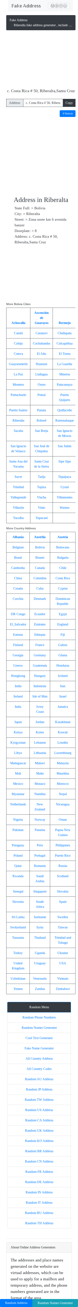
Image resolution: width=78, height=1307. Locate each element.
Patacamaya (64, 384)
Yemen (18, 989)
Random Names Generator (39, 1027)
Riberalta (18, 420)
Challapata (65, 333)
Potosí (41, 395)
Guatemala (40, 665)
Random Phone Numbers (39, 1017)
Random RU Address (39, 1213)
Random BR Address (39, 1151)
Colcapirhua (65, 343)
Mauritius (63, 773)
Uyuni (65, 487)
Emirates (40, 624)
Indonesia (39, 686)
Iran (62, 686)
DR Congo (18, 614)
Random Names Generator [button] (55, 1303)
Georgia (18, 655)
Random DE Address (39, 1182)
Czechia (18, 598)
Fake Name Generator (39, 1048)
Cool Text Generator (39, 1038)
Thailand (40, 937)
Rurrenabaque (64, 420)
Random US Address (39, 1110)
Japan (18, 722)
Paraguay (18, 845)
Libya (18, 753)
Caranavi (41, 333)
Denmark (40, 598)
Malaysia (63, 763)
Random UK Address (39, 1130)
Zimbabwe (63, 989)
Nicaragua (62, 804)
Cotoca (18, 353)
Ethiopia (39, 634)
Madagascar (18, 763)
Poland (18, 855)
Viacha (41, 497)
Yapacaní (42, 518)
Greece (18, 665)
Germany (40, 655)
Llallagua (41, 374)
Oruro (42, 384)
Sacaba (18, 431)
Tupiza (41, 487)
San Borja (41, 431)
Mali (18, 773)
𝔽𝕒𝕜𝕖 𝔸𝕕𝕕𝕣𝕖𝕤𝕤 (26, 6)
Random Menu (39, 1007)
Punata (41, 410)
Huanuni (41, 364)
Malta (40, 773)
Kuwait (63, 732)
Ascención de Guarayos (41, 318)
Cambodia (18, 568)
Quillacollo (64, 410)
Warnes (64, 507)
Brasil (18, 557)
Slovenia (18, 901)
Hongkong (18, 676)
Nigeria (18, 819)
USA (62, 963)
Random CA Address (39, 1120)
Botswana (62, 547)
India (18, 686)
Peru (40, 845)
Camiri (18, 333)
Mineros (64, 374)
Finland (18, 645)
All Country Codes (39, 1069)
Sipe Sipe (64, 461)
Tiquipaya (64, 476)
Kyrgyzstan (18, 742)
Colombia (39, 578)
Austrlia (40, 537)
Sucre (18, 476)
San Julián (64, 446)
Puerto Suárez (18, 410)
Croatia (18, 588)
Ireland (18, 696)
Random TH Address (39, 1223)
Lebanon (40, 742)
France (39, 645)
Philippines (63, 845)
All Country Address (39, 1058)
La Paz (18, 374)
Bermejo (65, 323)
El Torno (65, 353)
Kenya (18, 732)
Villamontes (64, 497)
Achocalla (18, 323)
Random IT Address (39, 1202)
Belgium (18, 547)
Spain (63, 901)
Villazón (18, 507)
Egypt (63, 614)
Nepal (63, 794)
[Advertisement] (41, 60)
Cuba (39, 588)
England (62, 624)
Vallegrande (18, 497)
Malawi (40, 763)
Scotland (62, 876)
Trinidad (18, 487)
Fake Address (18, 20)
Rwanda (18, 876)
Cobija (18, 343)
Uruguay (40, 963)
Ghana (62, 655)
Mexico (18, 783)
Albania (18, 537)
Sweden (62, 917)
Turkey (18, 953)
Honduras (62, 665)
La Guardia (64, 364)
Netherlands (18, 804)
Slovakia (62, 891)
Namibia (40, 794)
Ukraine (62, 953)
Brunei (39, 557)
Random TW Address (39, 1099)
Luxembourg (62, 753)
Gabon (62, 645)
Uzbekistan (18, 978)
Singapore (40, 891)
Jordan (40, 722)
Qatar (18, 866)
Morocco (63, 783)
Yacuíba (18, 518)
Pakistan (18, 830)
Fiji (63, 634)
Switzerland (18, 927)
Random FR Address (39, 1171)
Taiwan (63, 927)
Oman (63, 819)
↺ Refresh (67, 113)
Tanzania (18, 937)
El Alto (41, 353)
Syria (39, 927)
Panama (40, 830)
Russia (62, 866)
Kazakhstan (63, 722)
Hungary (40, 676)
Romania (40, 866)
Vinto (41, 507)
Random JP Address (39, 1089)
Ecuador (39, 614)
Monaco (40, 783)
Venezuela (40, 978)
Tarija (41, 476)
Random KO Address (39, 1141)
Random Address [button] (16, 1302)
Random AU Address (39, 1079)
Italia (18, 706)
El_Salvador (18, 624)
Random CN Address (39, 1161)
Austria (62, 537)
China (18, 578)
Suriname (40, 917)
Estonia (18, 634)
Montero (18, 384)
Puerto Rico (63, 855)
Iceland (63, 676)
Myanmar (18, 794)
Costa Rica (63, 578)
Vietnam (62, 978)
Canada (40, 568)
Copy (69, 103)
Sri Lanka (18, 917)
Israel (62, 696)
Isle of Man (39, 696)
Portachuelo (18, 395)
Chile (62, 568)
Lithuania (40, 753)
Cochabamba (41, 343)
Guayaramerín (18, 364)
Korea (40, 732)
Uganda (40, 953)
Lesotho (62, 742)
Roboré (41, 420)
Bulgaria (62, 557)
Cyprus (63, 588)
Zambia (40, 989)
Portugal (39, 855)
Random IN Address (39, 1192)
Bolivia (40, 547)
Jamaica (63, 706)
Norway (40, 819)
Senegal (18, 891)
